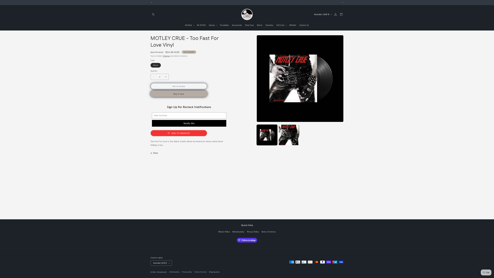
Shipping (166, 56)
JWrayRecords (162, 272)
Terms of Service (268, 232)
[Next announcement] (342, 2)
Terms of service (200, 272)
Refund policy (238, 232)
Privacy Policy (253, 232)
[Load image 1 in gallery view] (267, 135)
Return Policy (224, 232)
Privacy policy (187, 272)
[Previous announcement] (151, 2)
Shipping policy (214, 272)
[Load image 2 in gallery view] (289, 135)
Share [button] (155, 153)
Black (157, 66)
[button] (153, 14)
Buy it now (179, 94)
